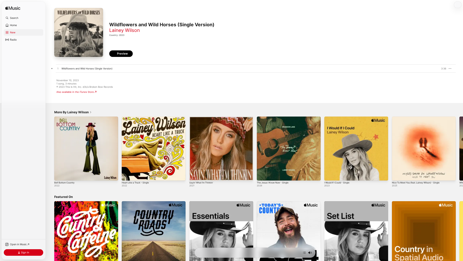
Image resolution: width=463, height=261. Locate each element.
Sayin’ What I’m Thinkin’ (202, 118)
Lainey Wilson (124, 30)
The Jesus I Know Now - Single (274, 118)
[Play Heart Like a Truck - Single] (126, 176)
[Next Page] (459, 148)
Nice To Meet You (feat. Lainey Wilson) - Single (418, 118)
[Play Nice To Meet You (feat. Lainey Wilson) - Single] (396, 176)
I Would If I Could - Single (338, 118)
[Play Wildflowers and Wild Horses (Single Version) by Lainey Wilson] (57, 68)
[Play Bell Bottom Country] (58, 176)
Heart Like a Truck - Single (137, 118)
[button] (23, 18)
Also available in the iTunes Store (75, 91)
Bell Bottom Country (65, 118)
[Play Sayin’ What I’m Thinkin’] (194, 176)
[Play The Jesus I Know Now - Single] (261, 176)
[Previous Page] (50, 148)
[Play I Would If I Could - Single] (329, 176)
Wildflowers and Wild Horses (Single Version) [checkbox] (86, 68)
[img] (12, 8)
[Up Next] (304, 252)
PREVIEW (442, 68)
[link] (73, 112)
